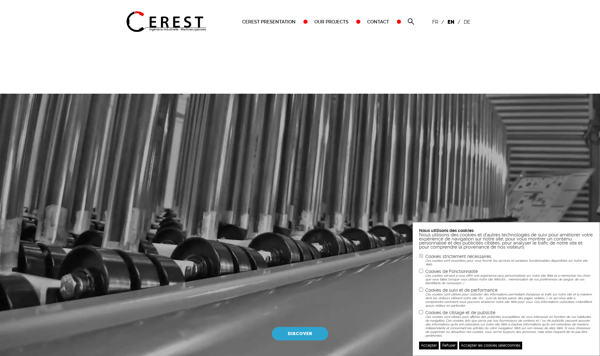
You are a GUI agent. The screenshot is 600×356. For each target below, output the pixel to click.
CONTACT (378, 22)
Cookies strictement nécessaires (506, 260)
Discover (300, 333)
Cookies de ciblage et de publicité (508, 323)
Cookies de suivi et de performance (508, 297)
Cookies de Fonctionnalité (507, 277)
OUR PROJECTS (331, 22)
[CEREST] (166, 21)
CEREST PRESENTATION (269, 22)
